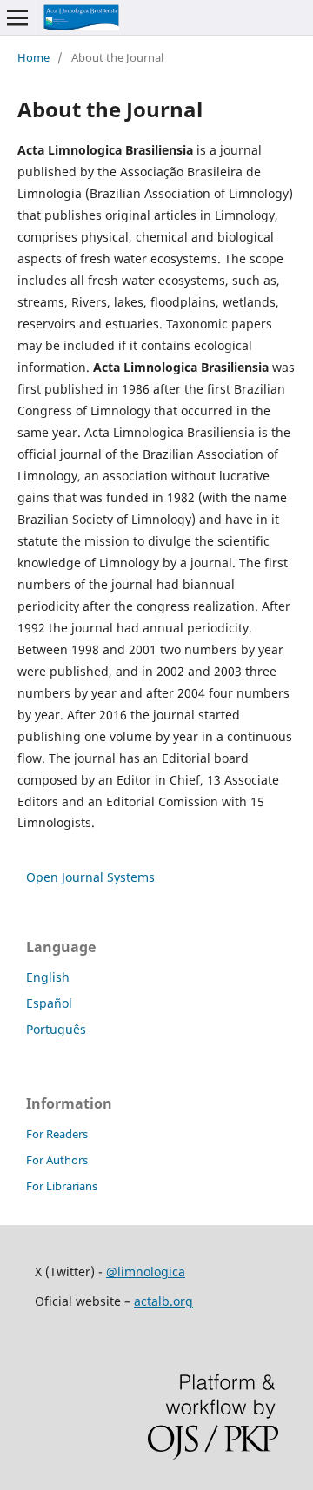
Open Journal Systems (90, 877)
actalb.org (163, 1301)
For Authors (57, 1160)
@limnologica (145, 1271)
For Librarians (61, 1186)
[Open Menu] (17, 17)
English (48, 977)
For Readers (57, 1134)
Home (33, 57)
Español (49, 1003)
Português (56, 1029)
